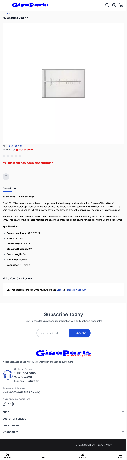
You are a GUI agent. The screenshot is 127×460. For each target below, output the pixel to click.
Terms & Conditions (85, 445)
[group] (12, 156)
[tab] (10, 189)
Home (7, 457)
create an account (76, 289)
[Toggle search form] (107, 5)
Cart (120, 457)
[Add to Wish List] (6, 176)
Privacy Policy (104, 445)
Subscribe (80, 333)
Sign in (60, 289)
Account (82, 457)
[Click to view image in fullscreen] (63, 83)
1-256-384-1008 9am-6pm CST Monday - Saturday (26, 377)
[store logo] (30, 5)
